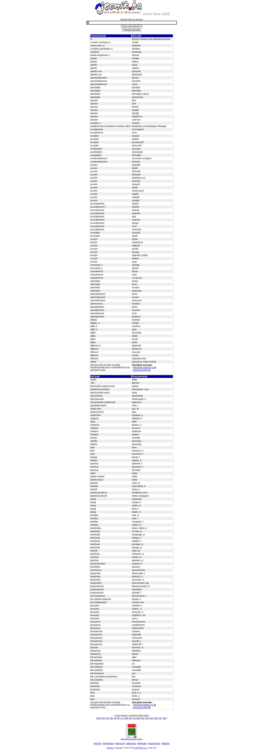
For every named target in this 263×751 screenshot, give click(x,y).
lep (151, 718)
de (111, 718)
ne (107, 718)
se (160, 718)
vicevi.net (120, 743)
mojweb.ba (108, 743)
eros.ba (97, 743)
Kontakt (110, 748)
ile (131, 718)
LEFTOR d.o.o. (141, 748)
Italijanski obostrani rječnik (131, 739)
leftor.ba (165, 743)
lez (142, 718)
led (126, 718)
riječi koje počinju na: (144, 367)
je (115, 718)
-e (122, 718)
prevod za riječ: (141, 370)
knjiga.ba (142, 743)
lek (138, 718)
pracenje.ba (154, 743)
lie (147, 718)
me (155, 718)
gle (164, 718)
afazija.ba (131, 743)
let (103, 718)
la (134, 718)
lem (99, 718)
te (119, 718)
